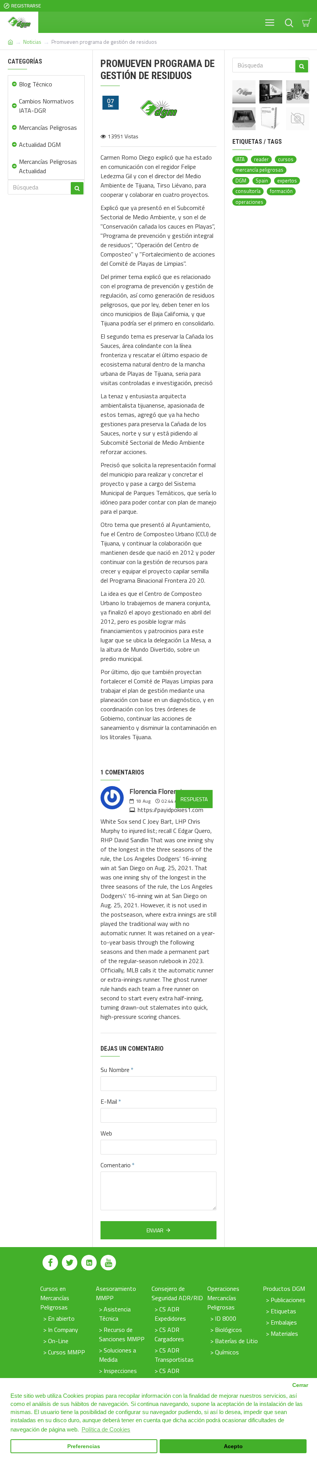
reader (261, 159)
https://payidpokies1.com (170, 809)
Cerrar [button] (300, 1385)
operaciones (249, 202)
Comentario (116, 1165)
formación (281, 191)
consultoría (248, 191)
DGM (240, 180)
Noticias (32, 42)
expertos (287, 180)
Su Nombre (115, 1069)
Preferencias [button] (83, 1446)
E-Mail (109, 1101)
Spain (262, 180)
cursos (285, 159)
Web (106, 1133)
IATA (240, 159)
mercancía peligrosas (259, 170)
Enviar (155, 1230)
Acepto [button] (233, 1446)
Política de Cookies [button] (106, 1429)
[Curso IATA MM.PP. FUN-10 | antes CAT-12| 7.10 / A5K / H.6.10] (297, 119)
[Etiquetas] (297, 91)
